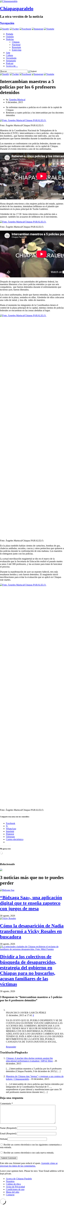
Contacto (10, 1194)
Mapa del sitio (12, 1192)
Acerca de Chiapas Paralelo (19, 1178)
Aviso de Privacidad (15, 1186)
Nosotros (10, 1181)
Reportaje (16, 47)
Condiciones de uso (15, 1189)
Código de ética (13, 1184)
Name (8, 1128)
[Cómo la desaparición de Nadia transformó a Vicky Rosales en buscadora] (8, 918)
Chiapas (15, 42)
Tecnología (11, 58)
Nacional (16, 44)
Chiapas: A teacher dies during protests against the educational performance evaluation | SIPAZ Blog (29, 1059)
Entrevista (16, 50)
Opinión (10, 36)
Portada (9, 34)
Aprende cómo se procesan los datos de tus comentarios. (29, 1164)
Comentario (6, 1103)
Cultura (9, 55)
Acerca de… (12, 66)
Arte (8, 52)
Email (8, 1133)
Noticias (10, 39)
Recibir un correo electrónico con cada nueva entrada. (29, 1152)
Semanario (11, 60)
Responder (11, 1047)
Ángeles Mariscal (17, 99)
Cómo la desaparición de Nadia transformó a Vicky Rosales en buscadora (32, 931)
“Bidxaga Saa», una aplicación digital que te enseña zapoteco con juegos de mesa (31, 903)
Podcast (9, 63)
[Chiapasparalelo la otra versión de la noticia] (32, 1)
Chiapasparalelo (16, 8)
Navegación (7, 23)
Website (3, 1139)
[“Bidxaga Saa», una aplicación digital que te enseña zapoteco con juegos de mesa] (7, 890)
